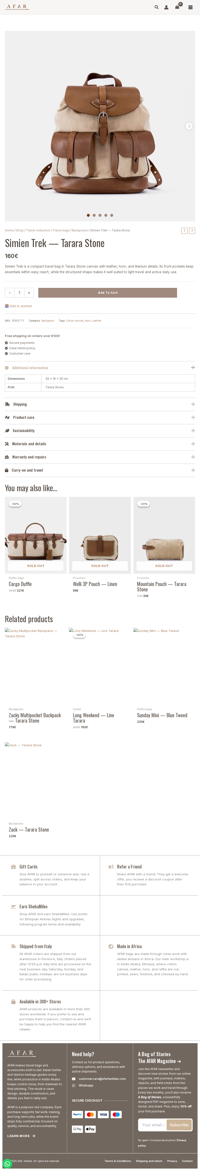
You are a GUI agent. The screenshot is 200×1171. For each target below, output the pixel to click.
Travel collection (38, 230)
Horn (88, 320)
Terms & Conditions (117, 1161)
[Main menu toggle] (190, 7)
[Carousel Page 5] (111, 215)
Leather (96, 320)
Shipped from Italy (36, 946)
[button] (157, 7)
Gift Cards (29, 866)
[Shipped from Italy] (13, 946)
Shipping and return (149, 1161)
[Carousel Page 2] (94, 215)
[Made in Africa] (111, 946)
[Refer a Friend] (111, 866)
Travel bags (61, 230)
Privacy (172, 1161)
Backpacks (80, 230)
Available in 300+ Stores (40, 1001)
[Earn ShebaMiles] (13, 906)
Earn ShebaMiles (34, 906)
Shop (20, 230)
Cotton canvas (74, 320)
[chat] (7, 1164)
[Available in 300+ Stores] (13, 1001)
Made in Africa (129, 946)
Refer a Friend (129, 866)
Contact (187, 1161)
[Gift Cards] (13, 866)
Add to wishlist (21, 306)
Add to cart (108, 292)
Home (9, 230)
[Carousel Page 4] (105, 215)
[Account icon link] (166, 7)
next (189, 126)
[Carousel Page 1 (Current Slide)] (88, 215)
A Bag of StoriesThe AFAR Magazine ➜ (159, 1057)
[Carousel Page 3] (100, 215)
